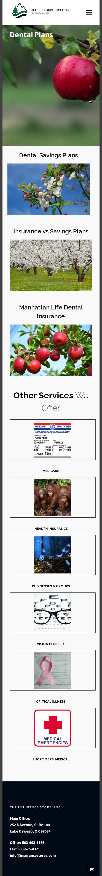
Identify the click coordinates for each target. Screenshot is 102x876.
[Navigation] (89, 12)
